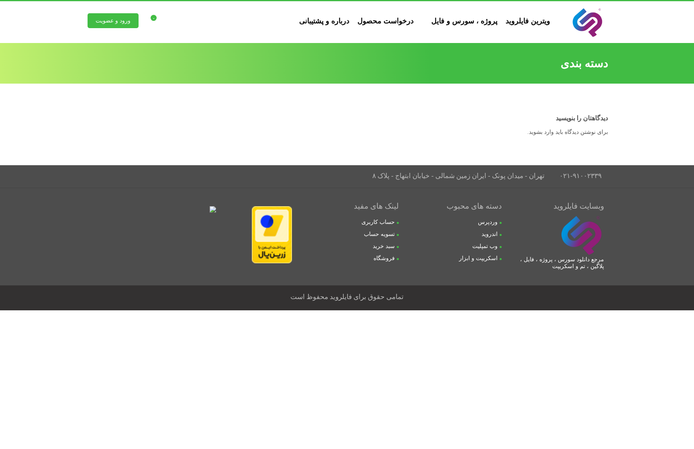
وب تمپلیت (485, 246)
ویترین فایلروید (528, 21)
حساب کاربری (378, 222)
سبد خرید (384, 246)
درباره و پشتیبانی (324, 21)
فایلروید (341, 297)
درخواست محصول (385, 21)
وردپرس (488, 222)
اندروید (490, 234)
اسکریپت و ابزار (478, 258)
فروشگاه (384, 258)
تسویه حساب (379, 234)
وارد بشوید (541, 132)
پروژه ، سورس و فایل (464, 21)
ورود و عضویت (113, 21)
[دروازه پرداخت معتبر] (272, 261)
